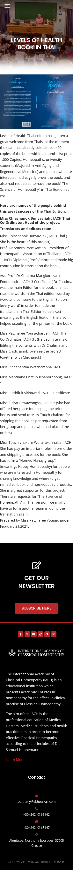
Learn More (15, 759)
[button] (7, 6)
